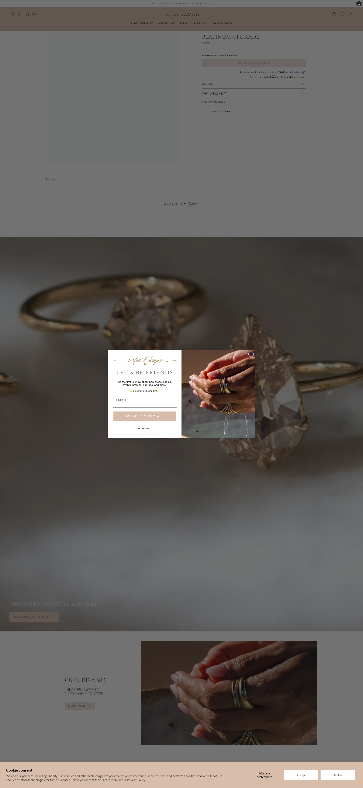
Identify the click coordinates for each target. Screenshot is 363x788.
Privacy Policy (136, 780)
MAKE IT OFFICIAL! (144, 416)
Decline (338, 775)
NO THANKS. (144, 428)
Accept (301, 775)
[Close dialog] (251, 354)
